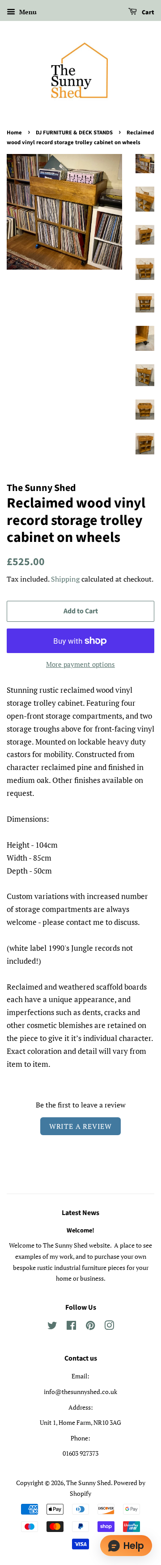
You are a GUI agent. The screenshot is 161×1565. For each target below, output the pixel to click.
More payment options (80, 664)
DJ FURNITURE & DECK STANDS (74, 133)
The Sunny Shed (88, 1482)
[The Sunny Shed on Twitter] (52, 1327)
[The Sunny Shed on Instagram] (109, 1327)
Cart (147, 12)
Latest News (80, 1213)
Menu (27, 12)
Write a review (80, 1126)
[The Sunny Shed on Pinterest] (90, 1327)
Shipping (65, 579)
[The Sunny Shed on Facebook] (71, 1327)
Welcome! (80, 1230)
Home (14, 133)
